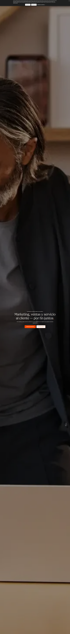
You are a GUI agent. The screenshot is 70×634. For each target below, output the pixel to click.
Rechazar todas (34, 4)
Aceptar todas (28, 4)
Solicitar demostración (31, 326)
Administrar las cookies (40, 4)
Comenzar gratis (41, 326)
